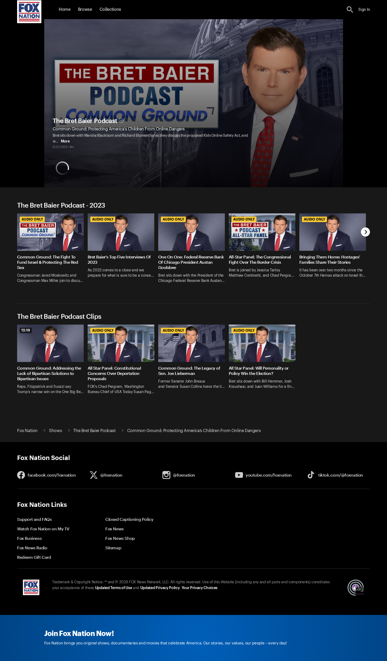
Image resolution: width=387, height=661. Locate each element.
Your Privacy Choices (199, 588)
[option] (52, 251)
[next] (365, 232)
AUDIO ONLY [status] (32, 219)
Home (65, 9)
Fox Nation (27, 431)
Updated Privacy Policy (160, 588)
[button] (350, 9)
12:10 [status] (25, 330)
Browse (85, 9)
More (65, 141)
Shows (55, 431)
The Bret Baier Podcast (85, 121)
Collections (110, 9)
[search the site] (350, 9)
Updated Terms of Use (113, 588)
